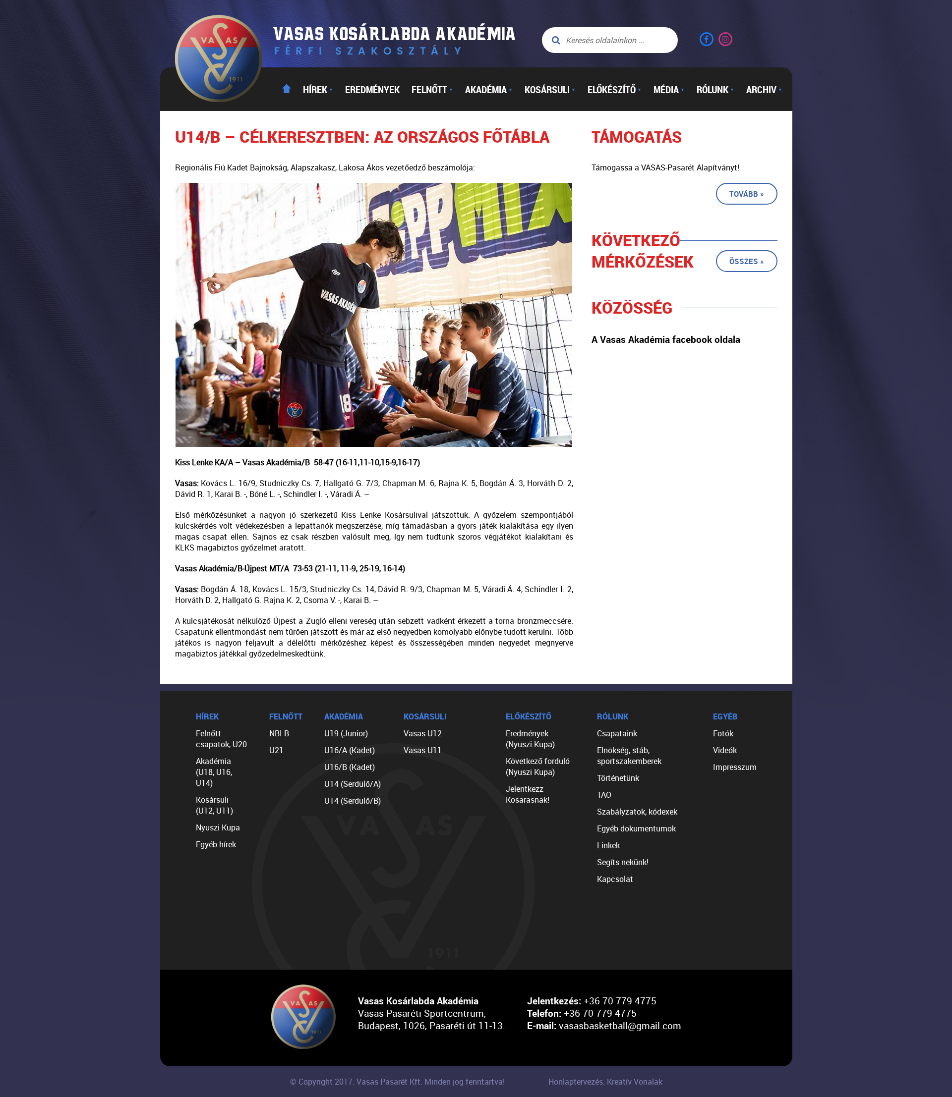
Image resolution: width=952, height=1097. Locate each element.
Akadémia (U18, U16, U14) (214, 772)
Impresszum (735, 767)
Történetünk (618, 777)
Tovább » (746, 194)
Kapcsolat (615, 879)
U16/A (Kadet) (349, 750)
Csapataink (617, 733)
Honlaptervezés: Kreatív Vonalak (605, 1081)
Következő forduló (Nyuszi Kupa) (538, 766)
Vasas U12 (423, 733)
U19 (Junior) (346, 733)
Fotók (723, 733)
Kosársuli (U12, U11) (214, 805)
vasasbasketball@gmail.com (620, 1025)
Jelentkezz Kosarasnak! (527, 794)
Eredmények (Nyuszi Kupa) (530, 739)
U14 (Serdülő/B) (352, 800)
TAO (604, 794)
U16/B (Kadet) (349, 767)
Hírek (318, 89)
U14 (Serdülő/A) (352, 783)
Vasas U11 (423, 750)
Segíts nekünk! (623, 862)
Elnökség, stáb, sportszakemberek (629, 756)
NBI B (279, 733)
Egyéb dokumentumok (636, 828)
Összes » (746, 261)
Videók (725, 750)
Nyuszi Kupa (218, 827)
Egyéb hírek (216, 844)
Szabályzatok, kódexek (637, 811)
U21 (276, 750)
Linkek (608, 845)
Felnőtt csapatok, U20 (221, 739)
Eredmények (372, 89)
